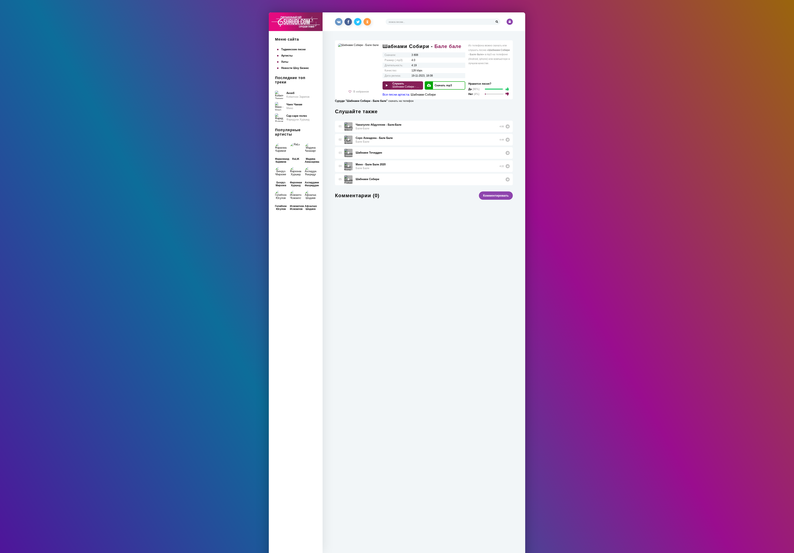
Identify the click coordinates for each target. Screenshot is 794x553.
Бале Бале (362, 141)
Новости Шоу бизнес (295, 68)
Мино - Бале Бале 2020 (371, 164)
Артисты (287, 55)
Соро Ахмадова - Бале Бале (374, 137)
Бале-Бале (362, 128)
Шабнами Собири (423, 94)
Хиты (284, 61)
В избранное (361, 91)
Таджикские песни (293, 49)
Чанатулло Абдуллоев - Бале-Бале (378, 124)
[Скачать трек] (508, 126)
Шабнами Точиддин (369, 152)
